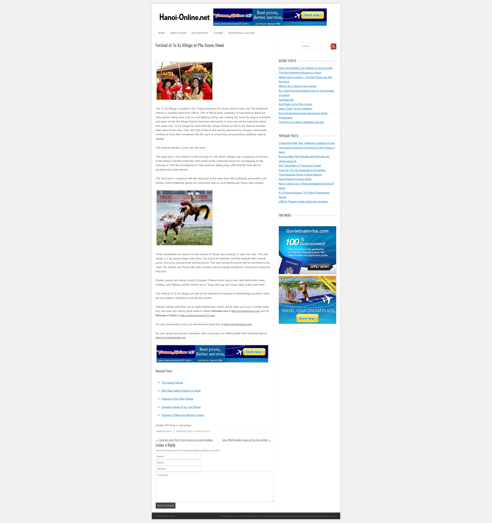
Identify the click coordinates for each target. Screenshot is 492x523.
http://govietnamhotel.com (171, 337)
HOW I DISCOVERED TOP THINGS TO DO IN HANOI (305, 68)
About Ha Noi (178, 33)
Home (161, 33)
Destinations (200, 33)
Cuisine (218, 33)
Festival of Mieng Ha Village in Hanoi (182, 415)
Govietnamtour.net (325, 516)
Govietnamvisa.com (288, 516)
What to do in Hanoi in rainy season (298, 86)
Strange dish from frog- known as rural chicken (184, 440)
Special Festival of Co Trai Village (181, 407)
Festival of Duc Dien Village (177, 398)
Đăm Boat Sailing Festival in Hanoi (181, 390)
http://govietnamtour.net (238, 324)
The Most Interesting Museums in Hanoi (300, 72)
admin (169, 431)
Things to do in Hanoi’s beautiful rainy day (301, 122)
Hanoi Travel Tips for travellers (295, 108)
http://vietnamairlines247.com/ (197, 315)
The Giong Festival (172, 382)
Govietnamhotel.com (306, 516)
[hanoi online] (184, 25)
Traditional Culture (241, 33)
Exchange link (286, 99)
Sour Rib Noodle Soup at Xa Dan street (246, 440)
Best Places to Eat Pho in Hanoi (295, 104)
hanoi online (169, 516)
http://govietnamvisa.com (245, 311)
